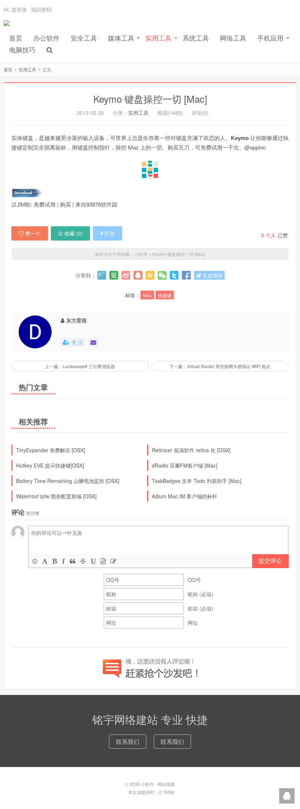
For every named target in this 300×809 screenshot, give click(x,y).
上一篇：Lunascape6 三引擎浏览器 (80, 366)
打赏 (110, 233)
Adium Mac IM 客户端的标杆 (184, 496)
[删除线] (83, 561)
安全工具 (84, 37)
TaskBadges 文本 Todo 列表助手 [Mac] (196, 480)
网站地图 (166, 784)
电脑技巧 (22, 49)
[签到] (113, 561)
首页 (15, 37)
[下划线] (93, 561)
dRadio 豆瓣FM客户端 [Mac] (184, 465)
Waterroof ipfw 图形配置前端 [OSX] (56, 496)
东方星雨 (76, 320)
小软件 (7, 26)
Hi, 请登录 (15, 9)
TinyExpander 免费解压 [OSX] (50, 450)
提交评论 (270, 560)
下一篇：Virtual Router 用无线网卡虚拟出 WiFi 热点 (219, 366)
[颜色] (45, 561)
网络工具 (233, 37)
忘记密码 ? (194, 15)
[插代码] (103, 561)
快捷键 (164, 295)
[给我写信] (93, 342)
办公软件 (46, 37)
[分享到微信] (162, 275)
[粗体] (54, 561)
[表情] (34, 561)
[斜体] (63, 561)
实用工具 (27, 69)
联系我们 (127, 741)
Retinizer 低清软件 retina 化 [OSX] (191, 450)
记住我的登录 (114, 15)
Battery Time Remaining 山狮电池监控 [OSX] (67, 480)
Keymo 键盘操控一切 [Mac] (150, 98)
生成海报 (212, 275)
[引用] (72, 561)
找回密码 (41, 9)
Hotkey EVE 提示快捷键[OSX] (50, 465)
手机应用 (270, 37)
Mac (147, 295)
